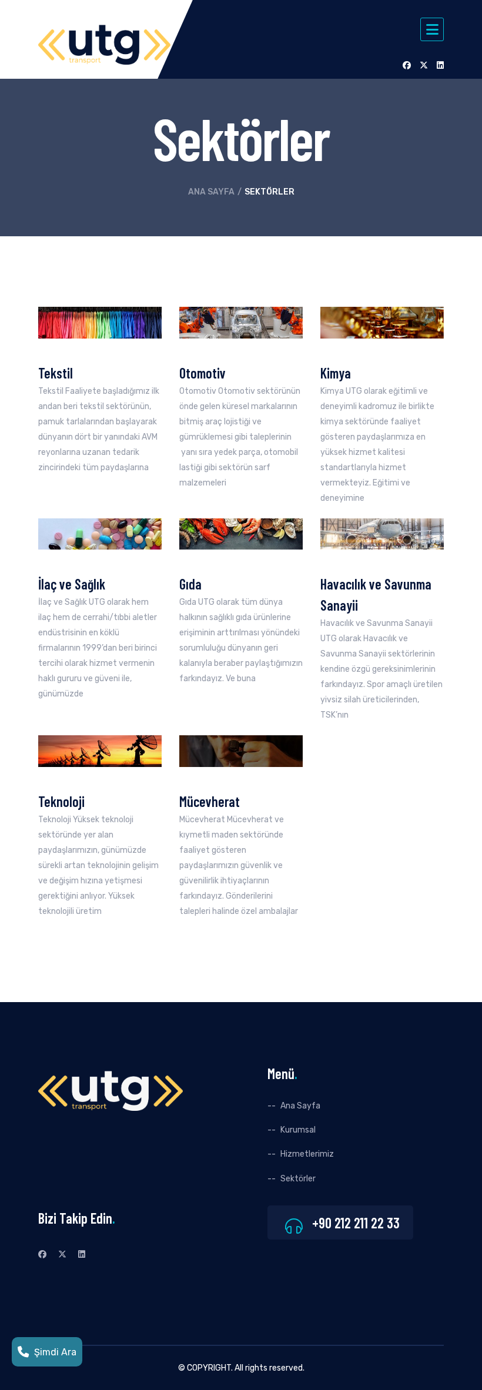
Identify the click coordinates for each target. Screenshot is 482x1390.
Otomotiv (202, 372)
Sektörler (298, 1178)
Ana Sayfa (211, 192)
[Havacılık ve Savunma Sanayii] (382, 533)
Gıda (190, 583)
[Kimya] (382, 322)
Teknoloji (61, 801)
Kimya (335, 372)
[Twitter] (424, 66)
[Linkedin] (440, 66)
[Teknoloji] (100, 751)
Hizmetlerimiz (307, 1154)
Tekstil (55, 372)
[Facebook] (407, 66)
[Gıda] (241, 533)
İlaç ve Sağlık (71, 583)
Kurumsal (298, 1130)
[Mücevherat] (241, 751)
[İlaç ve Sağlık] (100, 533)
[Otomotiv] (241, 322)
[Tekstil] (100, 322)
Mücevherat (209, 801)
